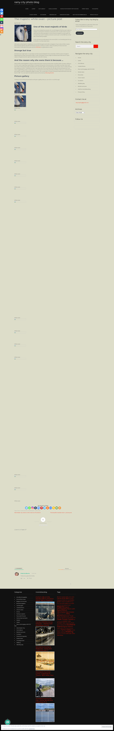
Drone (18, 611)
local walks (64, 603)
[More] (59, 508)
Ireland (18, 620)
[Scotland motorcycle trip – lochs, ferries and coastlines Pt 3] (45, 721)
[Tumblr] (35, 508)
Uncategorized (20, 640)
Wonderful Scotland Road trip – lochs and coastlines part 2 (44, 648)
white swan (37, 510)
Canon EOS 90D (63, 598)
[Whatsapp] (29, 508)
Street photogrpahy (22, 636)
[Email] (56, 508)
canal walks (71, 597)
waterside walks (70, 633)
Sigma (60, 626)
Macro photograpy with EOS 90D (69, 8)
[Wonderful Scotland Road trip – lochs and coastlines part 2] (45, 670)
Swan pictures (24, 510)
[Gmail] (1, 25)
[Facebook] (38, 508)
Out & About (42, 8)
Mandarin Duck (63, 614)
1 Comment (23, 23)
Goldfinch (68, 601)
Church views (33, 14)
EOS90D (63, 600)
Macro (60, 606)
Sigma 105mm (68, 626)
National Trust (68, 616)
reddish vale (66, 621)
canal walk (65, 597)
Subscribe (79, 33)
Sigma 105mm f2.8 (61, 628)
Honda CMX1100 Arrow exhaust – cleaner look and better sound (44, 623)
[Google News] (50, 508)
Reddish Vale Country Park (65, 623)
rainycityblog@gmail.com (82, 102)
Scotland (19, 634)
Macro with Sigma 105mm (66, 609)
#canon (59, 597)
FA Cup (68, 600)
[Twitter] (26, 508)
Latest (33, 8)
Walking (19, 642)
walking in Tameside (61, 633)
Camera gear (20, 605)
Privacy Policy (94, 14)
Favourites (95, 8)
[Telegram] (44, 508)
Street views (85, 8)
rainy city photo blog (26, 2)
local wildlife (71, 603)
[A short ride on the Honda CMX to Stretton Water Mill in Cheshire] (45, 620)
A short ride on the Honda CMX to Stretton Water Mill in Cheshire (45, 598)
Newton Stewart (61, 617)
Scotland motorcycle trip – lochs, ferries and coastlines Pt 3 (44, 700)
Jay (60, 603)
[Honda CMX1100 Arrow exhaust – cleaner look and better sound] (45, 645)
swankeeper (31, 510)
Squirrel (68, 628)
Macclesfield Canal (65, 605)
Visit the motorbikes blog (80, 14)
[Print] (47, 508)
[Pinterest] (41, 508)
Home (26, 8)
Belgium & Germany (22, 601)
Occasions (43, 14)
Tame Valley (66, 630)
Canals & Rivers (53, 8)
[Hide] (0, 34)
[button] (43, 88)
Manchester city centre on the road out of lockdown (27, 512)
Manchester (61, 612)
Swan (18, 510)
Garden (72, 600)
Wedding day (52, 14)
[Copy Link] (53, 508)
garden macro (61, 601)
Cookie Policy (32, 728)
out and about (70, 617)
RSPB (65, 624)
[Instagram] (32, 508)
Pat (74, 617)
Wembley (60, 635)
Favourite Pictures (21, 616)
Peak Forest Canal (65, 619)
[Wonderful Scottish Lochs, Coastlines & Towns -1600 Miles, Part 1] (45, 696)
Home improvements (22, 618)
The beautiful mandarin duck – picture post (61, 512)
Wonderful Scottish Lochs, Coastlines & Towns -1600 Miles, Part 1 (45, 674)
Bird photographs (21, 603)
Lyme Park (59, 605)
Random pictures (64, 14)
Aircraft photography (22, 597)
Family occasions (21, 613)
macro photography (63, 608)
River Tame (60, 625)
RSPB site (38, 47)
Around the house (21, 599)
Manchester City (21, 628)
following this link (49, 72)
